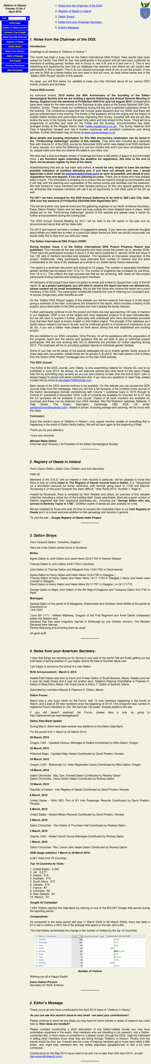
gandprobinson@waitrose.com (48, 407)
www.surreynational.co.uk (99, 132)
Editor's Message (68, 27)
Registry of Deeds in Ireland (74, 11)
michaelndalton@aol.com (82, 173)
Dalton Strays (66, 16)
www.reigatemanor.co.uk (101, 126)
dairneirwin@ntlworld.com (45, 1056)
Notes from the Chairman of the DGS (80, 5)
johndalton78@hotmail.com (74, 380)
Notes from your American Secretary (80, 22)
